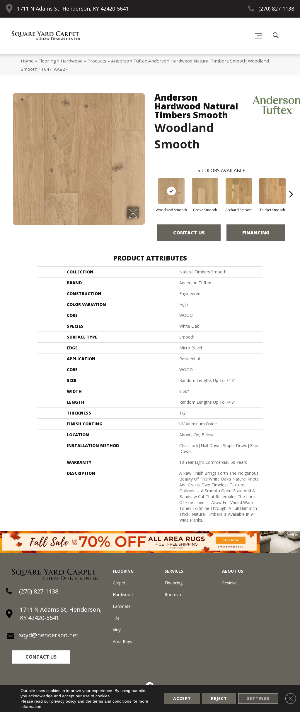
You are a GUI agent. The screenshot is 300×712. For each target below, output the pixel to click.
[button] (41, 657)
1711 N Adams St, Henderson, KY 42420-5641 (73, 8)
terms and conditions (112, 701)
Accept (182, 698)
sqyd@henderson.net (49, 635)
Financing (256, 232)
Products (96, 61)
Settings (258, 698)
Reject (219, 698)
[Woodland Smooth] (171, 191)
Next (291, 185)
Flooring (47, 61)
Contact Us (189, 232)
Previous (151, 185)
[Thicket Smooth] (272, 191)
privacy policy (63, 701)
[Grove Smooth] (205, 191)
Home (27, 61)
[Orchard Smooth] (238, 191)
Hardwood (72, 61)
